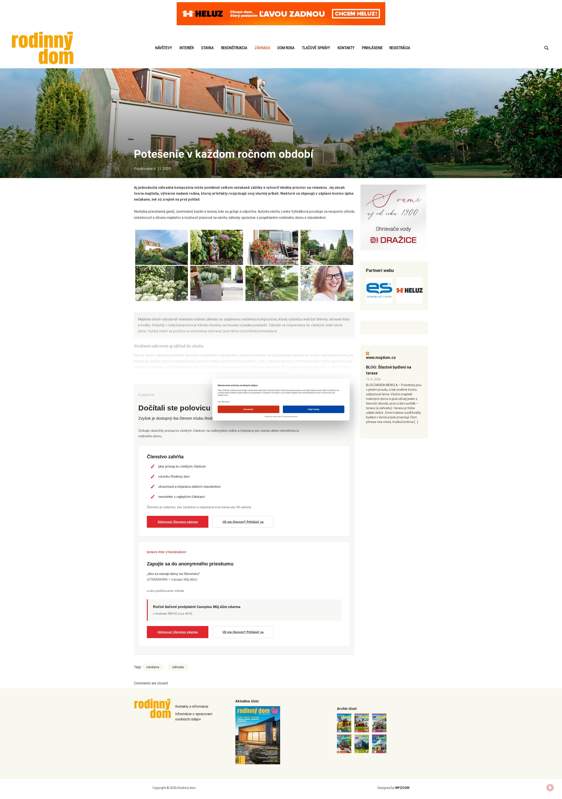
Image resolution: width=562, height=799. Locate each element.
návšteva (152, 667)
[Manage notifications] (550, 787)
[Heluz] (409, 290)
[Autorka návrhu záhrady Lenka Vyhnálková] (327, 283)
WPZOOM (402, 788)
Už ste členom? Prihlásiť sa (243, 522)
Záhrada (262, 47)
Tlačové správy (316, 47)
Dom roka (285, 47)
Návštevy (163, 47)
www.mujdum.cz (381, 357)
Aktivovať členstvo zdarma (178, 522)
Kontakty (346, 47)
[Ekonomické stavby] (379, 290)
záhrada (178, 667)
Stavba (207, 47)
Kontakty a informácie (191, 706)
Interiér (187, 47)
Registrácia (399, 47)
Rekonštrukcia (234, 47)
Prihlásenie (372, 47)
